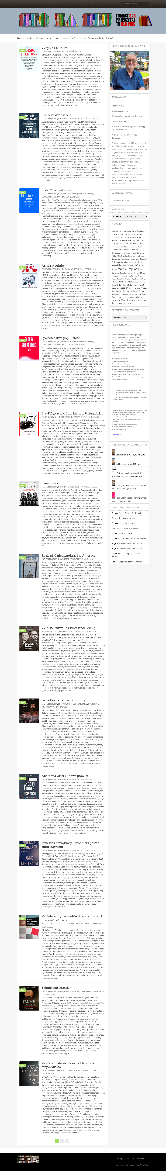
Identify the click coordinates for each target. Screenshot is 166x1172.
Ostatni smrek (131, 523)
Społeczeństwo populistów (61, 338)
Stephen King (128, 291)
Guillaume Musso (123, 247)
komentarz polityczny (53, 51)
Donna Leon (117, 243)
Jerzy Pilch (116, 255)
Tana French (134, 294)
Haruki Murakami (136, 247)
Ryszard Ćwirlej (126, 287)
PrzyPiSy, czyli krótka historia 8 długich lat (72, 413)
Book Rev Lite (122, 1164)
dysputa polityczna (51, 923)
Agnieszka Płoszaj (118, 231)
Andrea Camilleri (132, 231)
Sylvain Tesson (138, 291)
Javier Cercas (125, 253)
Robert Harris (133, 285)
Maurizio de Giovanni (130, 276)
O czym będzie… (45, 38)
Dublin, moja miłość (124, 463)
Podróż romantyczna (56, 190)
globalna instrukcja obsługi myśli (75, 193)
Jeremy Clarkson (137, 252)
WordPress (144, 1164)
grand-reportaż (50, 631)
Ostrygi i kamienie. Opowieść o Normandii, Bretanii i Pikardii (127, 475)
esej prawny (64, 703)
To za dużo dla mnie (133, 513)
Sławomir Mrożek (140, 288)
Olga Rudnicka (137, 279)
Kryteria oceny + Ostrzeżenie (71, 38)
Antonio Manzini (117, 237)
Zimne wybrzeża (125, 533)
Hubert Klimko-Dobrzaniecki (123, 249)
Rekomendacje (96, 38)
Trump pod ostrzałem (57, 988)
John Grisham (126, 255)
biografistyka (49, 1070)
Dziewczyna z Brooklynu (126, 454)
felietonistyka (49, 417)
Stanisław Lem (117, 291)
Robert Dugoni (122, 285)
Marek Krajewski (129, 269)
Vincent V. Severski (122, 300)
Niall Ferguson (126, 279)
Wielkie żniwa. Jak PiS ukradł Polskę (68, 628)
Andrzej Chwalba (124, 234)
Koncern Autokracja (56, 115)
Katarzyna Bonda (138, 256)
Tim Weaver (143, 294)
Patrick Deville (125, 281)
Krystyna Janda (134, 259)
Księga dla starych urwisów (130, 561)
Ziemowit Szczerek (123, 303)
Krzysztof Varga (124, 262)
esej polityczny (49, 118)
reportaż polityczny (92, 991)
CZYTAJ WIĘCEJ (116, 435)
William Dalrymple (136, 300)
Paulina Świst (136, 282)
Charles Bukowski (125, 240)
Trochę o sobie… (25, 38)
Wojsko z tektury (54, 48)
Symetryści (50, 483)
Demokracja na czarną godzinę (63, 700)
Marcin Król (134, 265)
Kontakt (110, 38)
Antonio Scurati (129, 237)
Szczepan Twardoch (120, 293)
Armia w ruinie (53, 265)
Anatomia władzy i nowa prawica (65, 776)
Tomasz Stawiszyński (131, 297)
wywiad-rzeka (72, 269)
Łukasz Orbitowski (137, 262)
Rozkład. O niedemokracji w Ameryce (68, 555)
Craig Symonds (137, 240)
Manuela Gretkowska (120, 265)
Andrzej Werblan (136, 234)
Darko (114, 518)
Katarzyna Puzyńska (120, 258)
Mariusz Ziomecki (134, 273)
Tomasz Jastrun (117, 297)
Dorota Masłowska (131, 243)
